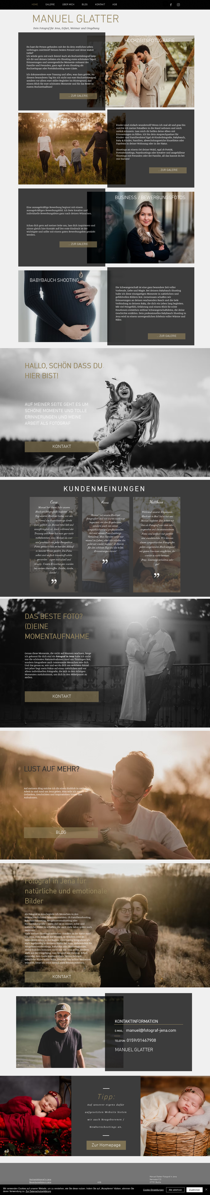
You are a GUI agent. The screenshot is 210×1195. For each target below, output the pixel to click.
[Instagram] (165, 4)
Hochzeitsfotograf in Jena (40, 1179)
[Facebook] (171, 5)
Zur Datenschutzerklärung (38, 1191)
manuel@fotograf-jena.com (151, 1030)
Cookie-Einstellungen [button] (153, 1189)
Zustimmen (194, 1189)
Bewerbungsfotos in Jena (40, 1182)
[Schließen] (206, 1190)
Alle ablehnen (175, 1189)
